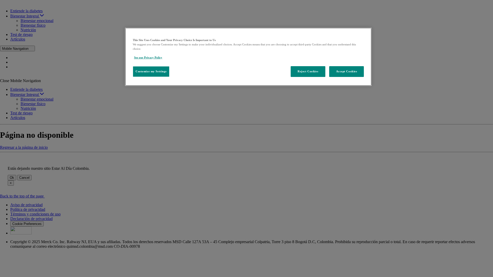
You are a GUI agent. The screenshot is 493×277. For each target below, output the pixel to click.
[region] (248, 57)
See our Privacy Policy (148, 57)
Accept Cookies (346, 71)
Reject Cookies (308, 71)
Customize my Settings (151, 71)
